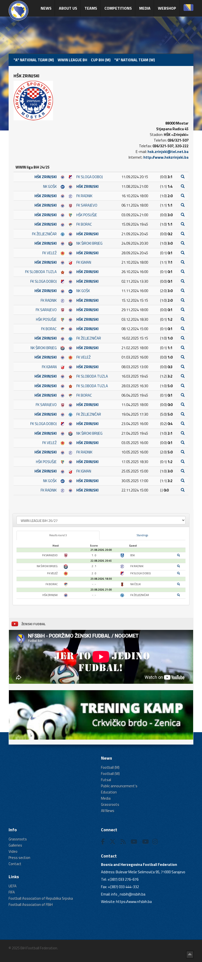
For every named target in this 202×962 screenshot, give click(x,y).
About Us (68, 8)
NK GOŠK (50, 186)
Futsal (106, 780)
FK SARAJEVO (86, 205)
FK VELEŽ (49, 253)
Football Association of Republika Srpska (41, 898)
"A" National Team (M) (34, 60)
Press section (19, 857)
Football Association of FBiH (31, 904)
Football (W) (110, 773)
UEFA (13, 886)
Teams (90, 8)
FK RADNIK (84, 196)
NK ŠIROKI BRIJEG (89, 243)
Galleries (15, 845)
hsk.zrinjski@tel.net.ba (168, 151)
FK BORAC (84, 224)
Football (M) (110, 767)
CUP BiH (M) (101, 60)
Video (13, 851)
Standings (142, 535)
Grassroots (110, 804)
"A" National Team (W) (134, 60)
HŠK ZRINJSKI (45, 177)
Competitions (118, 8)
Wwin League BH (72, 60)
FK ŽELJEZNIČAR (44, 234)
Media (145, 8)
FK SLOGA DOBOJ (89, 177)
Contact (15, 864)
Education (109, 792)
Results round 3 (58, 535)
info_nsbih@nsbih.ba (128, 894)
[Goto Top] (189, 954)
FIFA (12, 892)
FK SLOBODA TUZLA (41, 272)
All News (107, 810)
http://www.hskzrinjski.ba (165, 157)
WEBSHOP (167, 8)
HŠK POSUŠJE (86, 215)
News (46, 8)
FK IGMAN (83, 262)
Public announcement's (119, 786)
